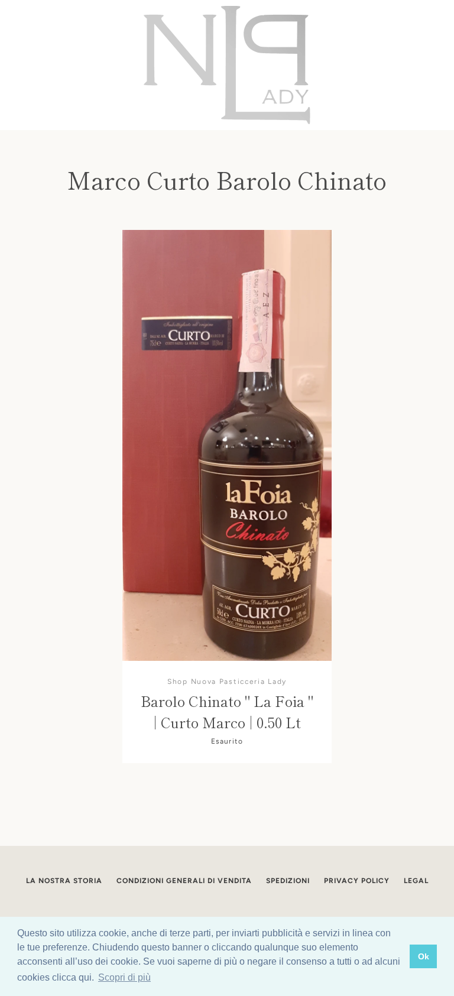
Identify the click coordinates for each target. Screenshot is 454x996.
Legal (416, 881)
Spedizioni (288, 881)
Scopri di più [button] (124, 977)
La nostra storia (64, 881)
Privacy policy (357, 881)
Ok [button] (423, 956)
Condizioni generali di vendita (184, 881)
